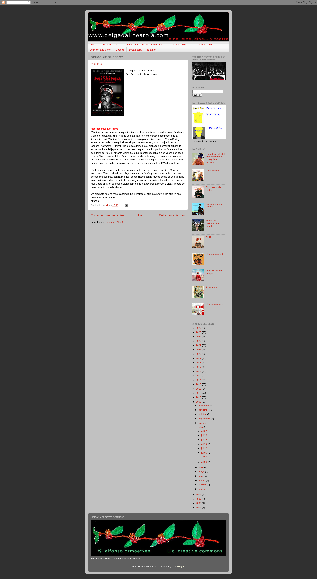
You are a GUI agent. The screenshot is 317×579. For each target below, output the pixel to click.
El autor (151, 49)
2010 (199, 397)
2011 (199, 393)
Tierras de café (109, 44)
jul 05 (204, 453)
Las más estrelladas (202, 44)
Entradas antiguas (172, 215)
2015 (199, 376)
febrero (203, 485)
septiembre (205, 418)
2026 (199, 328)
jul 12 (204, 448)
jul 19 (204, 444)
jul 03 (204, 462)
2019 (199, 358)
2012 (199, 389)
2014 (199, 380)
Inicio (93, 44)
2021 (199, 349)
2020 (199, 354)
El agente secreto (215, 254)
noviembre (204, 410)
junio (201, 467)
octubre (203, 414)
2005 (199, 507)
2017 (199, 367)
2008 (199, 494)
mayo (202, 471)
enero (202, 489)
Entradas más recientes (107, 215)
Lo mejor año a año (100, 49)
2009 (199, 402)
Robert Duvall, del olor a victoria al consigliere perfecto (215, 158)
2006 (199, 503)
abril (201, 476)
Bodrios (120, 49)
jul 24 (204, 439)
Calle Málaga (213, 170)
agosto (202, 423)
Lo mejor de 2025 (177, 44)
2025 (199, 332)
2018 (199, 362)
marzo (202, 480)
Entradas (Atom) (114, 222)
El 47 (208, 237)
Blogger (181, 566)
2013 (199, 384)
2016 (199, 371)
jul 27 (204, 431)
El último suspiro (214, 304)
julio (201, 427)
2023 (199, 341)
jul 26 (204, 435)
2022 (199, 345)
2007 (199, 499)
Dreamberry (135, 49)
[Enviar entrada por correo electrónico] (125, 205)
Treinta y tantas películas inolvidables (142, 44)
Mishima (96, 63)
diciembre (204, 405)
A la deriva (211, 287)
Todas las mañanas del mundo (212, 223)
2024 (199, 336)
